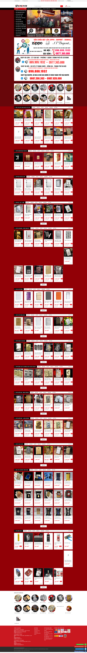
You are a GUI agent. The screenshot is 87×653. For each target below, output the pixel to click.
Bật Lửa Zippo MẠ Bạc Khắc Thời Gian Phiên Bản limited (18, 405)
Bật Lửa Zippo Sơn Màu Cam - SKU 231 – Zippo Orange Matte (58, 302)
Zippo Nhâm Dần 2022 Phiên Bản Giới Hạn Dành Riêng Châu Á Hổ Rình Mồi (58, 163)
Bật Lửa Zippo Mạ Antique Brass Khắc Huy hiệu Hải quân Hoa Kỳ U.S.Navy (18, 327)
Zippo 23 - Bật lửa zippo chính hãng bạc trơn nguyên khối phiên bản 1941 (28, 189)
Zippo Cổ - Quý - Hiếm (20, 202)
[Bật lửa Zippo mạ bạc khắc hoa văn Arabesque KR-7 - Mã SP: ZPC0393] (58, 450)
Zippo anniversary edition (20, 12)
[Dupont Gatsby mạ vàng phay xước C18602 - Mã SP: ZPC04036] (38, 494)
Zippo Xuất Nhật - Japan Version (22, 418)
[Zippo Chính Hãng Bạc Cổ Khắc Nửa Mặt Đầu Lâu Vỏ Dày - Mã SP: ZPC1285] (58, 270)
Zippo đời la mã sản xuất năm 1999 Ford (48, 215)
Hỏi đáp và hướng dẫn (46, 8)
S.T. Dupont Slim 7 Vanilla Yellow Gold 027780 (68, 482)
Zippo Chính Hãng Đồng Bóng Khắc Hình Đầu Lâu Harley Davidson (28, 353)
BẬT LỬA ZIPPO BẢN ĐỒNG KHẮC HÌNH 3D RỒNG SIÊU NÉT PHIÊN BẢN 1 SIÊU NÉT (18, 120)
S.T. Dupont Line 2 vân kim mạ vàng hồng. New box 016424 (18, 500)
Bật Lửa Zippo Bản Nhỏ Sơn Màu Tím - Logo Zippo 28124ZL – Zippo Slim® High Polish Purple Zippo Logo (28, 302)
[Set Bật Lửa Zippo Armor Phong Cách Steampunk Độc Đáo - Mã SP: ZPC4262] (28, 424)
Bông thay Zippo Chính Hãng (38, 579)
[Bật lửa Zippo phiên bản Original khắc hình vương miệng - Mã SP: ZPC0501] (68, 252)
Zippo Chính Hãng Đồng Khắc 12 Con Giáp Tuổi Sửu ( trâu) (48, 379)
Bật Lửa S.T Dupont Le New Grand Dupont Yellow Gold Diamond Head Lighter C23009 (48, 500)
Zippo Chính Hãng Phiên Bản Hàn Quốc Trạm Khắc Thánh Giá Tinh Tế (38, 405)
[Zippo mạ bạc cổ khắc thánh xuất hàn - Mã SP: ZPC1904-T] (68, 399)
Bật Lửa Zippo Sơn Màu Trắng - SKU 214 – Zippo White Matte (18, 302)
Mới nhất (33, 107)
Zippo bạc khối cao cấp (19, 14)
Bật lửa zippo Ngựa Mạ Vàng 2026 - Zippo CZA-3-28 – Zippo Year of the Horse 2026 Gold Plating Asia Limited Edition (68, 163)
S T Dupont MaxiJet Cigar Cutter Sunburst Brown (68, 500)
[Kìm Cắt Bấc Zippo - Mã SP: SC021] (68, 537)
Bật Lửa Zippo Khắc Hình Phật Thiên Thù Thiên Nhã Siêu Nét (28, 120)
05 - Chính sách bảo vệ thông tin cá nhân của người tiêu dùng (48, 639)
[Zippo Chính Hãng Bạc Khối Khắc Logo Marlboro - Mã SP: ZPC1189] (68, 183)
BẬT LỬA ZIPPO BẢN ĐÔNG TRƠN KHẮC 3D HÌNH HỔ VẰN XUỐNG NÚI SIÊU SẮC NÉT (28, 137)
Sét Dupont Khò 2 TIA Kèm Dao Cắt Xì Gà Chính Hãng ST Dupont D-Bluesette (48, 482)
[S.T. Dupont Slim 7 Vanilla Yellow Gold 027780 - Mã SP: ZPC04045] (68, 476)
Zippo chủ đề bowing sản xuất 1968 (28, 215)
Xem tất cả (43, 146)
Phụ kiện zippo (18, 35)
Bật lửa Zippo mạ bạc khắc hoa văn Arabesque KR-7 (58, 457)
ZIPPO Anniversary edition (21, 150)
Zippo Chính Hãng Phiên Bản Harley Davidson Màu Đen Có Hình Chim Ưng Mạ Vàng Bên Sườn (48, 353)
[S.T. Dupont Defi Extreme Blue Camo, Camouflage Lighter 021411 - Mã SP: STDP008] (58, 511)
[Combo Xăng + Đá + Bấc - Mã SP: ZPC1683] (58, 572)
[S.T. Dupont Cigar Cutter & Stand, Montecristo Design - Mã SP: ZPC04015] (58, 494)
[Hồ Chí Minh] (85, 647)
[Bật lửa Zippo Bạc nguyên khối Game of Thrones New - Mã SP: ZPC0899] (58, 183)
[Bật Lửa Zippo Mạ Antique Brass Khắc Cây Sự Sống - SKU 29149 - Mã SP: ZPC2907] (38, 234)
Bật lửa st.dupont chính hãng (21, 33)
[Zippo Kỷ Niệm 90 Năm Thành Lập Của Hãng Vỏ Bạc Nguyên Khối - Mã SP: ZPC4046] (18, 157)
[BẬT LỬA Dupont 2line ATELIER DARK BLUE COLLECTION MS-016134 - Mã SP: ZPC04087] (28, 476)
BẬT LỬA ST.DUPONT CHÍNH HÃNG (22, 469)
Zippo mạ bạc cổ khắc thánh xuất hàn (68, 405)
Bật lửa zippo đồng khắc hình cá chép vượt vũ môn (68, 379)
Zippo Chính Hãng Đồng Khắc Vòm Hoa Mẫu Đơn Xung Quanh (38, 379)
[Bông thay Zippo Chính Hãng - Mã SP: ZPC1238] (38, 572)
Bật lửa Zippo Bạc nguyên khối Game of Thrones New (58, 189)
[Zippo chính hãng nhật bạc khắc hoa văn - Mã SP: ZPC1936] (68, 424)
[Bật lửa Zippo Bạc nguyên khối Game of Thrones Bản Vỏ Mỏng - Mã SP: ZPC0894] (38, 183)
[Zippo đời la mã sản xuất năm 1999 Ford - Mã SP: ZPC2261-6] (48, 209)
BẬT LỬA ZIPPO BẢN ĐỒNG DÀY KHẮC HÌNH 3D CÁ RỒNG (68, 137)
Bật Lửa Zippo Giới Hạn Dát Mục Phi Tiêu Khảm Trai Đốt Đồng (18, 431)
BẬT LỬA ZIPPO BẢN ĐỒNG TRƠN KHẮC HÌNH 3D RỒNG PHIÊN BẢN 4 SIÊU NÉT (68, 120)
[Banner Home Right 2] (67, 19)
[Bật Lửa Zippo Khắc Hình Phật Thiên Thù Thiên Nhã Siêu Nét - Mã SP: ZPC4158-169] (28, 114)
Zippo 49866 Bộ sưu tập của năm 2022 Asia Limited (28, 163)
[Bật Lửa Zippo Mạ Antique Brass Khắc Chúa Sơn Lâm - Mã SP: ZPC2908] (28, 321)
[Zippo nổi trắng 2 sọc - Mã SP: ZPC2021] (68, 234)
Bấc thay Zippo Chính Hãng (58, 543)
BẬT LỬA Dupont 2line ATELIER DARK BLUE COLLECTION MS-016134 (28, 482)
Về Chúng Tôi (36, 629)
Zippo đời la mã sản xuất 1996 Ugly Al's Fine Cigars (68, 215)
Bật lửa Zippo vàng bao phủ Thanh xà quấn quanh (38, 431)
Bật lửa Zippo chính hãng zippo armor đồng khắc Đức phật (18, 379)
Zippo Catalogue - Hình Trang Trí (22, 228)
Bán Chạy (38, 107)
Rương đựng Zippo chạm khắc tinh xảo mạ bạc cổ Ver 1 (38, 543)
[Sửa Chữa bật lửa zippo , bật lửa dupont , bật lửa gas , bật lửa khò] (43, 46)
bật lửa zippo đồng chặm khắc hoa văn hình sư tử (48, 457)
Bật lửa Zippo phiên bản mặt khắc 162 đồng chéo (28, 405)
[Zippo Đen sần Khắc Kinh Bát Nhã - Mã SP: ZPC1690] (58, 321)
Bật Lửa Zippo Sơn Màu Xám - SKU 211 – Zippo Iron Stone (48, 302)
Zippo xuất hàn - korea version (21, 26)
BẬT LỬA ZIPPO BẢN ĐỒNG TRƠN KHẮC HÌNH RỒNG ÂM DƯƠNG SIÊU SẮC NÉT (58, 137)
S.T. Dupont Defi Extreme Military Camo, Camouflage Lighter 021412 (48, 518)
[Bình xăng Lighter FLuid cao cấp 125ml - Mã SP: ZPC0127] (48, 537)
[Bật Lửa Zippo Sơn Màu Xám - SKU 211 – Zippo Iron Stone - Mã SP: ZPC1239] (48, 295)
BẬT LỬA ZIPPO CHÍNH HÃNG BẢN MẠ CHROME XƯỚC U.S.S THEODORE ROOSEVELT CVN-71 (68, 327)
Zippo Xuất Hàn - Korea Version (22, 392)
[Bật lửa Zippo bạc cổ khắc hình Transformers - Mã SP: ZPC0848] (28, 373)
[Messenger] (85, 651)
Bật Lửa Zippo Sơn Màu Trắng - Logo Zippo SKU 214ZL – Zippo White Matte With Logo (38, 327)
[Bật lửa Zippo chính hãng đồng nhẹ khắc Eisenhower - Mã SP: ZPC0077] (38, 450)
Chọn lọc (46, 107)
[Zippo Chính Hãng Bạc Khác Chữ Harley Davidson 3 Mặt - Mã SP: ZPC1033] (68, 347)
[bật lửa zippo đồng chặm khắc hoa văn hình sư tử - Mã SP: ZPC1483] (48, 450)
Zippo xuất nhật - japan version (21, 28)
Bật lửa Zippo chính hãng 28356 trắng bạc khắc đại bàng (18, 276)
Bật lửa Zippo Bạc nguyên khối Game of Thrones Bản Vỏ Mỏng (38, 189)
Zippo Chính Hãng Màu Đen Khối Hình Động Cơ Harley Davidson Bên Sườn (38, 353)
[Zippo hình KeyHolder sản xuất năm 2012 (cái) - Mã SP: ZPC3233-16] (18, 209)
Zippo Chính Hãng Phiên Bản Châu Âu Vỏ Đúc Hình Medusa (28, 457)
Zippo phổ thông (18, 19)
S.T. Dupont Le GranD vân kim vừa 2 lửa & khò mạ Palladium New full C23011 (28, 500)
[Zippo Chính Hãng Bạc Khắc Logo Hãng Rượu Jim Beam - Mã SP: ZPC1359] (28, 234)
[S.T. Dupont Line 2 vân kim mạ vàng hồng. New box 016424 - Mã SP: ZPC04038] (18, 494)
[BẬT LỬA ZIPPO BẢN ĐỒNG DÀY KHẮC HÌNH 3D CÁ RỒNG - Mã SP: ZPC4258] (68, 131)
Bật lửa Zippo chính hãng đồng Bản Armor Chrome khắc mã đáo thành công (58, 379)
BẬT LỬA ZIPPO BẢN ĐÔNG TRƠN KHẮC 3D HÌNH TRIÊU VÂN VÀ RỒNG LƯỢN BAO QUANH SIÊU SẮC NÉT (18, 137)
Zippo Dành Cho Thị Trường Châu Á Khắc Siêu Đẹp (26, 366)
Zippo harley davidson (19, 23)
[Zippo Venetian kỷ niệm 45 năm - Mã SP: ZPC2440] (48, 234)
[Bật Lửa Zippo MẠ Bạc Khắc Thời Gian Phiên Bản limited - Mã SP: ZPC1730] (18, 399)
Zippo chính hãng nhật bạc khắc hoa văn (68, 431)
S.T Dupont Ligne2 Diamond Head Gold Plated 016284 (38, 518)
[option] (34, 107)
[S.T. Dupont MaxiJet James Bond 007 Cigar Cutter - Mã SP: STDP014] (18, 511)
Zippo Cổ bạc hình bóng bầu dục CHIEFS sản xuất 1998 (38, 215)
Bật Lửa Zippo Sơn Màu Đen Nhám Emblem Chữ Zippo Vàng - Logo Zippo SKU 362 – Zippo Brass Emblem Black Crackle (28, 276)
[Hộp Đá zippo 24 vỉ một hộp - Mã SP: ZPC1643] (18, 572)
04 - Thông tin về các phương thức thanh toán (48, 636)
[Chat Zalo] (85, 649)
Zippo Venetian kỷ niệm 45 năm (48, 241)
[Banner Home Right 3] (67, 26)
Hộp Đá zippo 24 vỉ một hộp (18, 579)
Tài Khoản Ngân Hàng (37, 633)
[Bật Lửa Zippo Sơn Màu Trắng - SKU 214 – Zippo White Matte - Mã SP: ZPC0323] (18, 295)
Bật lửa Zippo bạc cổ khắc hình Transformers (28, 379)
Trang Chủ (29, 8)
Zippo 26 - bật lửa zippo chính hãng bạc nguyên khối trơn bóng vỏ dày (18, 189)
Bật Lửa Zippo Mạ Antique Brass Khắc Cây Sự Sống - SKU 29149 (38, 241)
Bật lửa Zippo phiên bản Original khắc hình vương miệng (68, 258)
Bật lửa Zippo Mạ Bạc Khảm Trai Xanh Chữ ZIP (48, 431)
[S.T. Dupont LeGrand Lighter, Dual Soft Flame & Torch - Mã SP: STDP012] (28, 511)
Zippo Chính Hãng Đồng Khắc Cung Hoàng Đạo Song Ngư (68, 457)
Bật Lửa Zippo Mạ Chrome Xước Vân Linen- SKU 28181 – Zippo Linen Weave (48, 327)
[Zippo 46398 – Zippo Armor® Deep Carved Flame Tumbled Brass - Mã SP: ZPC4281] (48, 270)
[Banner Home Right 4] (67, 33)
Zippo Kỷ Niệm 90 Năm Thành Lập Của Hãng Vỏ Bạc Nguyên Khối (18, 163)
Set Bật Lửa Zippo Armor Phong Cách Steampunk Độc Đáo (28, 431)
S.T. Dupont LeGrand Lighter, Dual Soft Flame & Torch (28, 518)
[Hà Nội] (85, 644)
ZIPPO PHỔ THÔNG (19, 289)
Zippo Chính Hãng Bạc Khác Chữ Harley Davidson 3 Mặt (68, 353)
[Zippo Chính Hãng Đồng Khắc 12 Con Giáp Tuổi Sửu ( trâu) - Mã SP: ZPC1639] (48, 373)
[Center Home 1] (31, 32)
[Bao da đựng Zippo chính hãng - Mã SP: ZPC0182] (28, 572)
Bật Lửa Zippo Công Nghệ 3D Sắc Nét (23, 107)
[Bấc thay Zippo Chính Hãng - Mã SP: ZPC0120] (58, 537)
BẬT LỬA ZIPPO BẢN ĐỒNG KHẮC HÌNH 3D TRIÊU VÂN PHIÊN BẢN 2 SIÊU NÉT (58, 120)
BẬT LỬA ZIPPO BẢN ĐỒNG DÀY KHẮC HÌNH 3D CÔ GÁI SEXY (38, 120)
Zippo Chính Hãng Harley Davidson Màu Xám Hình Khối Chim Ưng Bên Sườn (58, 353)
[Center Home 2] (39, 32)
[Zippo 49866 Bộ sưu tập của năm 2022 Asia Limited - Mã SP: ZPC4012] (28, 157)
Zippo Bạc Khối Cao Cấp (20, 176)
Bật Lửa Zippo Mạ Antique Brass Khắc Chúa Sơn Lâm (28, 327)
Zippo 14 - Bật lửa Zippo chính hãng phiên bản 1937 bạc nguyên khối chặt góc (48, 189)
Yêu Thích (55, 107)
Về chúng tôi (53, 8)
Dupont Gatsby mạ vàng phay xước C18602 (37, 500)
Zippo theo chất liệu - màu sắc (20, 32)
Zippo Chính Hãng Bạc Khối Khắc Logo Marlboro (68, 189)
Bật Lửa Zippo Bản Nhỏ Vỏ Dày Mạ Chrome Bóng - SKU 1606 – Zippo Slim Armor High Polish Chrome (68, 302)
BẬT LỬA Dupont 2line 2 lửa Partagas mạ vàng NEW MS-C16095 (38, 482)
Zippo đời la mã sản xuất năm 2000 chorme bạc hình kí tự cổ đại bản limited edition (58, 215)
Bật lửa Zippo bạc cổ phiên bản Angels (58, 405)
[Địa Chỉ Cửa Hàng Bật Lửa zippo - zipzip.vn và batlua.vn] (43, 68)
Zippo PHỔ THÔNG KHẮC (20, 315)
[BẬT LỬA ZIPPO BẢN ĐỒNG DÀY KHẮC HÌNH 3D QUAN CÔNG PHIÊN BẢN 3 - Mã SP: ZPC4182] (48, 131)
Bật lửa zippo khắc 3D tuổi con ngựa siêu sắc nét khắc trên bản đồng (48, 120)
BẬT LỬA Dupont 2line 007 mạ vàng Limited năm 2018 (18, 482)
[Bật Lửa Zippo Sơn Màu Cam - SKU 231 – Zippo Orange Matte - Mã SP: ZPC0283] (58, 295)
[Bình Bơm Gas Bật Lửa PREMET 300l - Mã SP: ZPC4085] (18, 537)
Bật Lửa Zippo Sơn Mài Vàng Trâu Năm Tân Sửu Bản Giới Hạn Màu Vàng (18, 241)
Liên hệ (35, 634)
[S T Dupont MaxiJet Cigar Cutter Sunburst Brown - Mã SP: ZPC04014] (68, 494)
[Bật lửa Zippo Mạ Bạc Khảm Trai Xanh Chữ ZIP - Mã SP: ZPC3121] (48, 424)
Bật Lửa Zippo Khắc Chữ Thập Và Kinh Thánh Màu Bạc (48, 405)
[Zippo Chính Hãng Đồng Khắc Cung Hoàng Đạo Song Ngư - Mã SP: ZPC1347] (68, 450)
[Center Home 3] (48, 32)
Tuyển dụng (36, 631)
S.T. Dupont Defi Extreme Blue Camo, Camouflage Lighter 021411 (58, 518)
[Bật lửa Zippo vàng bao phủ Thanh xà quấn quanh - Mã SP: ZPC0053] (38, 424)
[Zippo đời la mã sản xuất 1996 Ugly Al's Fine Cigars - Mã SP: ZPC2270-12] (68, 209)
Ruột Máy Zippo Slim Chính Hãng (28, 543)
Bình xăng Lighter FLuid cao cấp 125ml (48, 543)
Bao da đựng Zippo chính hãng (28, 579)
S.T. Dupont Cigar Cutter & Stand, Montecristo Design (58, 500)
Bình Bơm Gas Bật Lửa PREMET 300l (18, 543)
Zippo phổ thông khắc (19, 21)
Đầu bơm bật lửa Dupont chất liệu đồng (48, 579)
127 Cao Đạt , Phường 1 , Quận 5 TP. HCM (23, 630)
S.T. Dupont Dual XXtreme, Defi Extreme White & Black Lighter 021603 (68, 518)
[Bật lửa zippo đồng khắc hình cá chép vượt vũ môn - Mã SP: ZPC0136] (68, 373)
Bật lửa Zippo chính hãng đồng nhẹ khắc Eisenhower (38, 457)
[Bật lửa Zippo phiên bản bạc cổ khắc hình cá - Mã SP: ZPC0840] (18, 450)
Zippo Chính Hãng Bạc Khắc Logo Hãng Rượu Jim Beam (28, 241)
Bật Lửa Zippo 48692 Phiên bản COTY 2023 (48, 163)
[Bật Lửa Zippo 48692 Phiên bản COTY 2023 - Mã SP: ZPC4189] (48, 157)
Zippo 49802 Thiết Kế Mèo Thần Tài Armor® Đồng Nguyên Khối (38, 163)
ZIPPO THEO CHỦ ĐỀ (19, 444)
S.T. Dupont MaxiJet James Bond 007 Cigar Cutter (18, 518)
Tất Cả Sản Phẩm (35, 8)
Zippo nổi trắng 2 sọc (68, 240)
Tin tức (40, 8)
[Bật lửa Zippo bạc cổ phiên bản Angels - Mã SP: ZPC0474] (58, 399)
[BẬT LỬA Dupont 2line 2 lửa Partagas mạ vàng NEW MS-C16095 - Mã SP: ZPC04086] (38, 476)
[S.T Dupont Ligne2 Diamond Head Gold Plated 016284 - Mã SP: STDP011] (38, 511)
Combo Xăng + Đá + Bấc (58, 579)
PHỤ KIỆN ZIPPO (19, 530)
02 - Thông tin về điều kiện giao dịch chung (48, 632)
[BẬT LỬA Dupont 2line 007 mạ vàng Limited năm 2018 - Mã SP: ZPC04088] (18, 476)
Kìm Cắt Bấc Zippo (67, 542)
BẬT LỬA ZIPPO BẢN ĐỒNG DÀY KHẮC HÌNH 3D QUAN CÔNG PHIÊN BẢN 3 (48, 137)
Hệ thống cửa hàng (37, 630)
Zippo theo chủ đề (19, 30)
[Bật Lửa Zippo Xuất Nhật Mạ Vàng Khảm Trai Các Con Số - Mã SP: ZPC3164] (58, 424)
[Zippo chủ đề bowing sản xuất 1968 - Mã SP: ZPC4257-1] (28, 209)
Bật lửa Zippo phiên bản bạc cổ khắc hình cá (18, 457)
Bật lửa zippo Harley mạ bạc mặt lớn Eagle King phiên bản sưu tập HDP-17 (18, 353)
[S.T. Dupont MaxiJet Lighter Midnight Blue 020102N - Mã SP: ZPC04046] (58, 476)
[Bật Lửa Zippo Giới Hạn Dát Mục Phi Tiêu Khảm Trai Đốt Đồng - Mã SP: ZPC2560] (18, 424)
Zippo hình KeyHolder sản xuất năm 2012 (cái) (18, 215)
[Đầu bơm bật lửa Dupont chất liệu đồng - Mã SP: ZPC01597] (48, 572)
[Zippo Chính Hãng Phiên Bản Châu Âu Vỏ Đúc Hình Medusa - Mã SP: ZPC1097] (28, 450)
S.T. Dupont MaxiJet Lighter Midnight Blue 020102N (58, 482)
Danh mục (16, 8)
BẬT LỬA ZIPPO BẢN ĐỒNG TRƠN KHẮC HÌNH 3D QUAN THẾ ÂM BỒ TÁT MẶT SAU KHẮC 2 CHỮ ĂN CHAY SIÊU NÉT (38, 137)
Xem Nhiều (51, 107)
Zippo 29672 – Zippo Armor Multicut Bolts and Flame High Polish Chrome (58, 241)
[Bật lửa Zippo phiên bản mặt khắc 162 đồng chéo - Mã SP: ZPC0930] (28, 399)
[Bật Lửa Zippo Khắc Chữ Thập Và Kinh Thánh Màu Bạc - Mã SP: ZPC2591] (48, 399)
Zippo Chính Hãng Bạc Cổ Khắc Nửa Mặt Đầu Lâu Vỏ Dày (58, 276)
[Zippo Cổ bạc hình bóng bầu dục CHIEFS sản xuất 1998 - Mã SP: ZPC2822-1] (38, 209)
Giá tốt (42, 107)
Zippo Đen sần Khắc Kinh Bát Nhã (58, 327)
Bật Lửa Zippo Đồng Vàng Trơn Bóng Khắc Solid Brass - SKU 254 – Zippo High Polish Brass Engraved (38, 302)
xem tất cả (70, 107)
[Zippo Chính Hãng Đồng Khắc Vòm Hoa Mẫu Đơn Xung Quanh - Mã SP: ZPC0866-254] (38, 373)
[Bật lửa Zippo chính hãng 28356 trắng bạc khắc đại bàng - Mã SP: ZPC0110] (18, 270)
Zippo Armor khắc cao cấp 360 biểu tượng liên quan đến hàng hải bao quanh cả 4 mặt (38, 276)
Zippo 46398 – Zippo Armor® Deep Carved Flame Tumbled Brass (48, 276)
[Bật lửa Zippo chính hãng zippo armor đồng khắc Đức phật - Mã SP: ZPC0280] (18, 373)
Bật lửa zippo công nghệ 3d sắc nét (21, 10)
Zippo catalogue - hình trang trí (20, 17)
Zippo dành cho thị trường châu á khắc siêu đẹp (21, 25)
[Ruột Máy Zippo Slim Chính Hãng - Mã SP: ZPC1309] (28, 537)
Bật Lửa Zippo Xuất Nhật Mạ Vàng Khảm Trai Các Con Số (58, 431)
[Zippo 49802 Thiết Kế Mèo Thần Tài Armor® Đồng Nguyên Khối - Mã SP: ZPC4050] (38, 157)
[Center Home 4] (56, 32)
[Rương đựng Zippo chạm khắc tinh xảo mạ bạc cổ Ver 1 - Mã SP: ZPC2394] (38, 537)
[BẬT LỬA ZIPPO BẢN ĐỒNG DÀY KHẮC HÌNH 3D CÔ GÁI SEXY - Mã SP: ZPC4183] (38, 114)
